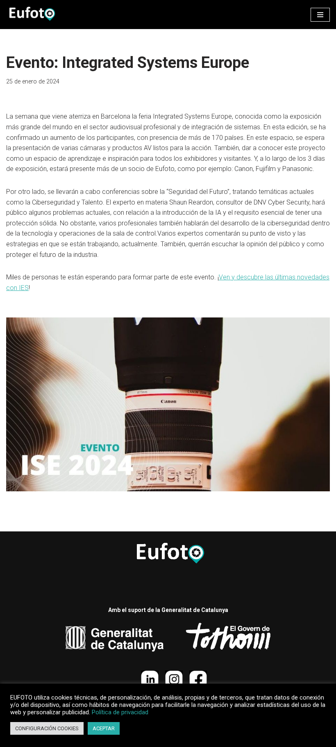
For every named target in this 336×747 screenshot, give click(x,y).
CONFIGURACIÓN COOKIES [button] (47, 728)
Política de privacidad (120, 712)
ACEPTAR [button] (104, 728)
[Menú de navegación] (320, 15)
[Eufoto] (30, 14)
